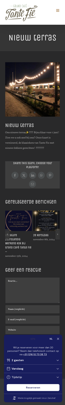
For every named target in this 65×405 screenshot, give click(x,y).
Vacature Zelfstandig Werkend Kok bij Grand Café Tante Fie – (18, 243)
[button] (7, 234)
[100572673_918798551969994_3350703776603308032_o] (32, 89)
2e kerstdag (41, 235)
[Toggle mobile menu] (58, 10)
